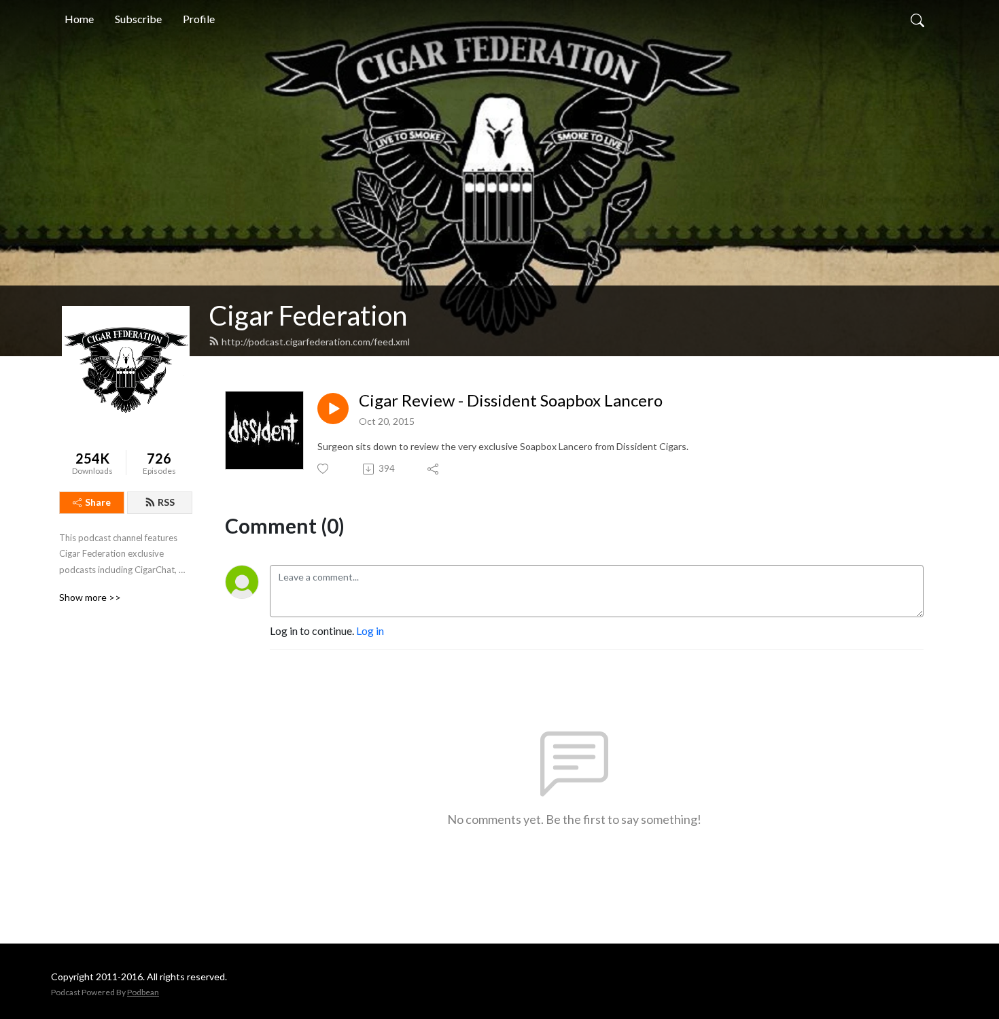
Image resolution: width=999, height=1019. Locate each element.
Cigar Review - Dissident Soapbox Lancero (511, 400)
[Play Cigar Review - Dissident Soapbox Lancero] (333, 408)
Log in (370, 630)
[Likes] (324, 469)
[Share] (434, 469)
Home (79, 18)
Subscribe (138, 18)
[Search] (917, 19)
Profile (199, 18)
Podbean (143, 992)
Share (98, 502)
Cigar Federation (308, 315)
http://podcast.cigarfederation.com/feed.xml (316, 341)
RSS (166, 502)
